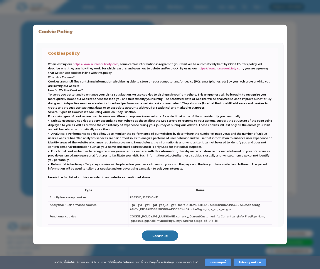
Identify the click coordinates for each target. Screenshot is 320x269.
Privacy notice (250, 262)
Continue (160, 235)
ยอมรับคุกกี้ (218, 262)
